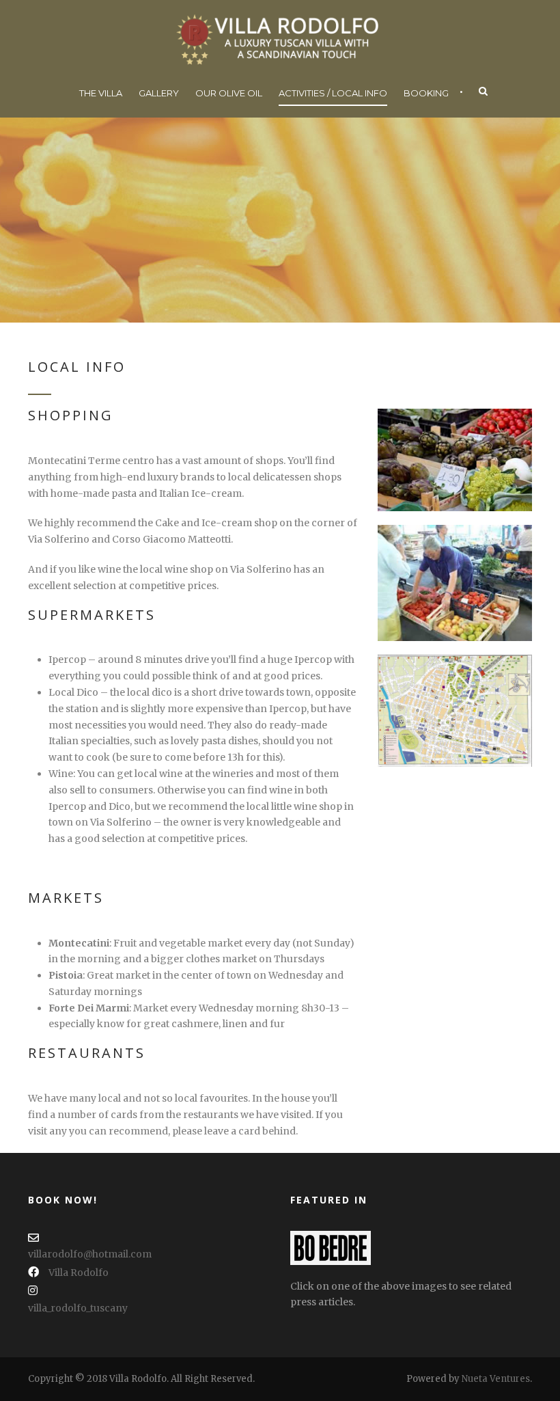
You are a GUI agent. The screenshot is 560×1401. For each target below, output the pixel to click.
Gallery (159, 92)
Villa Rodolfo (78, 1272)
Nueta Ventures (496, 1379)
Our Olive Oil (228, 92)
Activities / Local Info (333, 92)
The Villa (100, 92)
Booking (426, 92)
